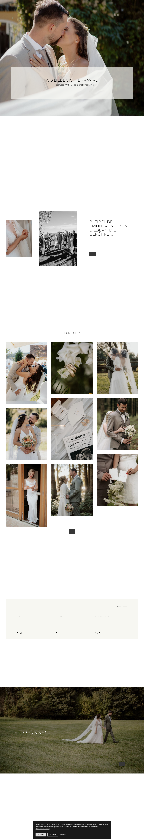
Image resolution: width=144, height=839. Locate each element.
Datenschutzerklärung (43, 829)
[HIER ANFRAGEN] (122, 764)
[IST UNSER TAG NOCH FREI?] (92, 254)
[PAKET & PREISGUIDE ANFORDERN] (72, 531)
